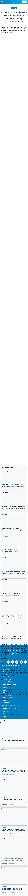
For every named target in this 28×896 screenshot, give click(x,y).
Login (24, 1)
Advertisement (7, 693)
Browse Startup (7, 681)
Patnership (6, 702)
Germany (4, 857)
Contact (5, 705)
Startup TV (6, 674)
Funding (14, 8)
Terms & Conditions (8, 697)
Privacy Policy (7, 695)
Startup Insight (7, 679)
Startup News (7, 672)
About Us (5, 690)
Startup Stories (7, 677)
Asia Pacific (6, 711)
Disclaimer (6, 700)
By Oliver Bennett (18, 22)
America (5, 713)
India (4, 716)
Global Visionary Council (10, 684)
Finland (4, 738)
